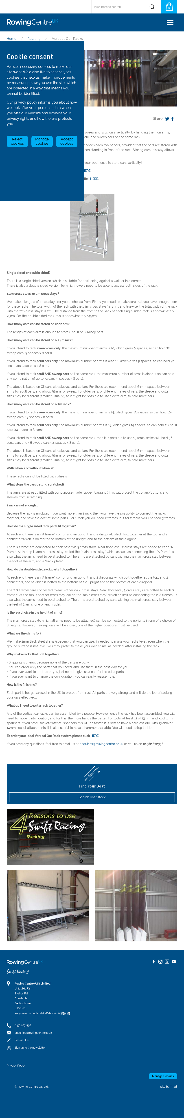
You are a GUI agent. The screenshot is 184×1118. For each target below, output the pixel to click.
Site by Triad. (168, 1086)
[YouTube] (174, 961)
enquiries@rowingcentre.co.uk (101, 744)
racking (34, 38)
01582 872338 (23, 1025)
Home (11, 38)
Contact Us (21, 1040)
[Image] (136, 905)
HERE (86, 171)
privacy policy (25, 102)
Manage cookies (42, 141)
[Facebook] (172, 118)
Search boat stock (92, 797)
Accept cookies (66, 141)
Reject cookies (17, 141)
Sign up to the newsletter (30, 1047)
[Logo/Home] (34, 22)
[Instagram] (160, 961)
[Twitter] (167, 118)
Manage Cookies (163, 1076)
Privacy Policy (16, 1065)
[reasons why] (50, 837)
